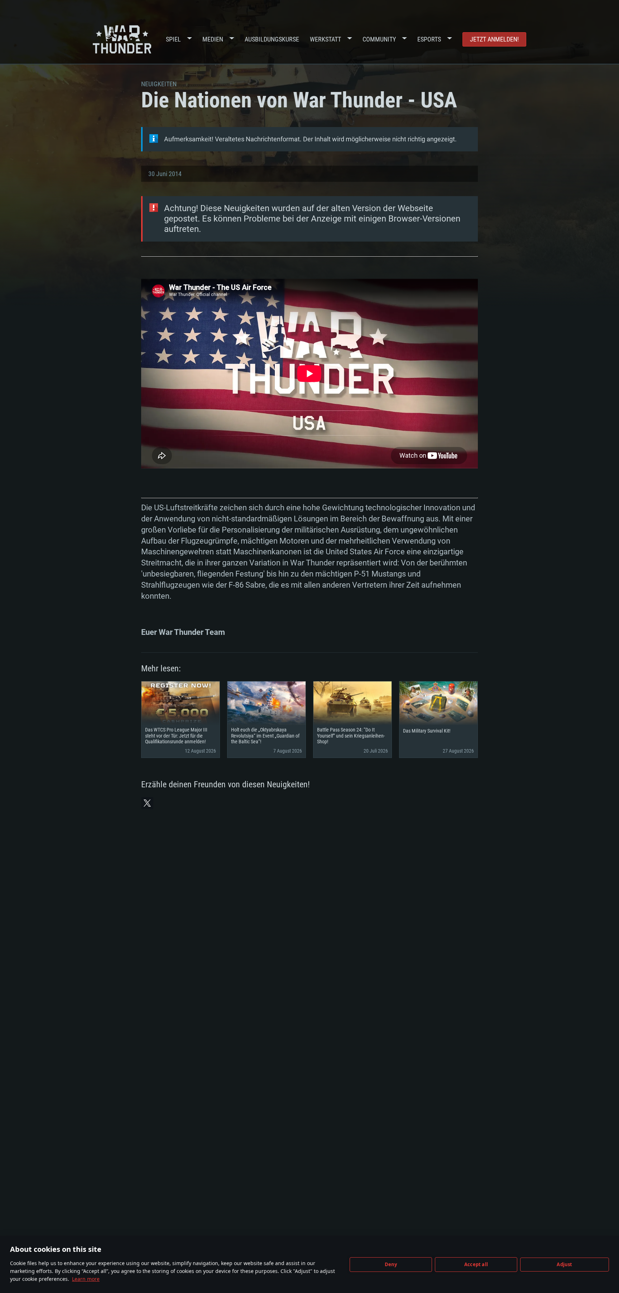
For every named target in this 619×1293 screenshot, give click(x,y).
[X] (147, 803)
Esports (429, 39)
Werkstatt (325, 39)
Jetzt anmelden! (494, 39)
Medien (212, 39)
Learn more (86, 1278)
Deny (391, 1264)
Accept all (476, 1264)
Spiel (173, 39)
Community (379, 39)
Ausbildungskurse (272, 39)
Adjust (564, 1264)
